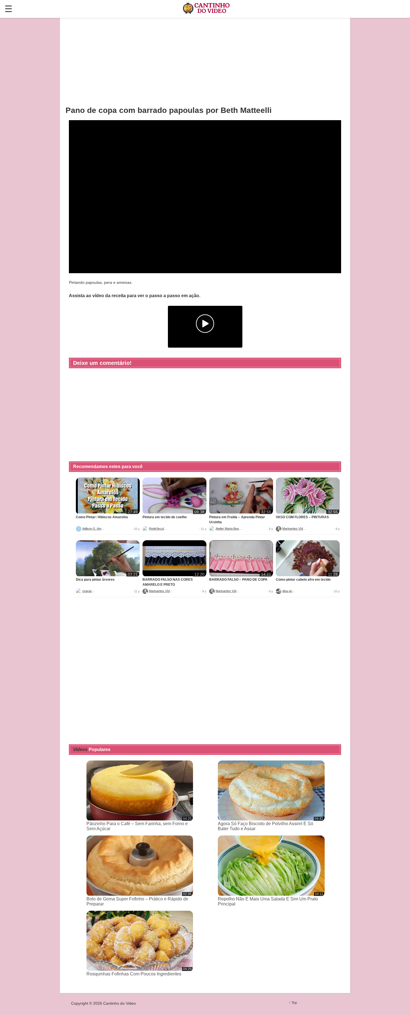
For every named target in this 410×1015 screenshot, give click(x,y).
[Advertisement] (205, 62)
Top (294, 1003)
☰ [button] (8, 9)
